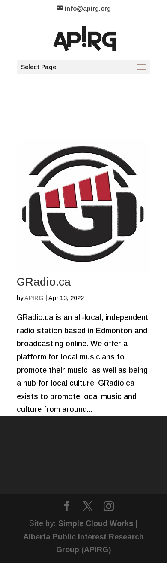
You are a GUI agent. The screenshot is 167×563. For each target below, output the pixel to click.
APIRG (34, 298)
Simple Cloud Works (95, 523)
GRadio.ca (44, 281)
